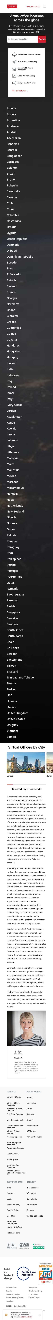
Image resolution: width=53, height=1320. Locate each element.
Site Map (11, 1216)
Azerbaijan (14, 138)
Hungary (12, 357)
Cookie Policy (13, 1210)
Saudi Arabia (15, 594)
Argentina (13, 120)
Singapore (13, 612)
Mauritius (13, 470)
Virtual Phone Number (13, 1132)
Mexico (11, 476)
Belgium (12, 167)
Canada (12, 197)
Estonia (12, 280)
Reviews (30, 1114)
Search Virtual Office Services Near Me (16, 1172)
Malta (10, 464)
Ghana (11, 310)
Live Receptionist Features (15, 1127)
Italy (10, 399)
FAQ (9, 1188)
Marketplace (12, 1159)
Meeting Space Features (14, 1143)
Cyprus (11, 233)
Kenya (11, 422)
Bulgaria (12, 185)
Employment (33, 1126)
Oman (11, 529)
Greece (11, 322)
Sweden (12, 653)
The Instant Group (35, 1291)
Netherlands (15, 505)
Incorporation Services (13, 1166)
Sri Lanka (13, 648)
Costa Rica (14, 221)
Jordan (11, 410)
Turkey (11, 689)
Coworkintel (33, 1294)
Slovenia (12, 624)
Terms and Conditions (12, 1222)
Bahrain (12, 150)
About (29, 1097)
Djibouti (12, 250)
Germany (13, 304)
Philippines (14, 559)
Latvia (11, 434)
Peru (10, 553)
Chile (10, 203)
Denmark (13, 244)
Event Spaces (13, 1154)
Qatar (10, 582)
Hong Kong (14, 351)
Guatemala (14, 327)
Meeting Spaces (14, 1137)
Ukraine (12, 707)
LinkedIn (33, 1199)
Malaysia (12, 458)
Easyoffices (33, 1288)
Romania (12, 588)
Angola (11, 114)
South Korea (15, 636)
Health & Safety (14, 1227)
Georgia (12, 298)
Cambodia (13, 191)
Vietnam (12, 731)
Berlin (49, 776)
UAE (9, 695)
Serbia (11, 606)
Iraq (9, 381)
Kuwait (11, 428)
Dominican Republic (20, 256)
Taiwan (11, 665)
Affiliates (31, 1131)
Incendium (9, 1301)
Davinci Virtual (34, 1298)
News (29, 1109)
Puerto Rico (14, 576)
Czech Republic (17, 239)
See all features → (20, 91)
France (11, 292)
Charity (30, 1120)
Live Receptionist (15, 1120)
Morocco (12, 482)
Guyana (12, 339)
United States (16, 719)
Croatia (11, 227)
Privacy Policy (13, 1205)
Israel (10, 393)
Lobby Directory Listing (26, 76)
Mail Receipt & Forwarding (27, 62)
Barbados (13, 161)
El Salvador (14, 274)
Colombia (13, 215)
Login (9, 1199)
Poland (11, 565)
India (10, 369)
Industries (31, 1103)
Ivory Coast (14, 405)
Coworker (9, 1291)
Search (42, 39)
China (10, 209)
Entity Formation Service (27, 83)
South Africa (15, 630)
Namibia (12, 493)
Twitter (33, 1193)
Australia (13, 126)
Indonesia (13, 375)
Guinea (11, 333)
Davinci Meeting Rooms (14, 1298)
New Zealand (15, 511)
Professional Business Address (29, 55)
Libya (10, 446)
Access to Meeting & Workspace (25, 69)
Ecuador (12, 262)
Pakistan (12, 535)
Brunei (11, 179)
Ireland (11, 387)
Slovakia (12, 618)
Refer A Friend (13, 1233)
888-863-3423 (33, 7)
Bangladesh (14, 156)
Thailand (12, 671)
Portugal (12, 570)
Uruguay (12, 725)
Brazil (10, 173)
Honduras (13, 345)
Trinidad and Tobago (20, 677)
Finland (12, 286)
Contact (10, 1193)
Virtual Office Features (13, 1104)
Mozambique (15, 487)
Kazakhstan (14, 416)
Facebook (34, 1188)
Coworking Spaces (15, 1148)
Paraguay (13, 547)
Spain (10, 642)
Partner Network (34, 1137)
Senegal (12, 600)
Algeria (11, 108)
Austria (11, 132)
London (10, 776)
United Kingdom (17, 713)
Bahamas (13, 144)
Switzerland (14, 659)
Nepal (10, 499)
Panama (12, 541)
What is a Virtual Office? (14, 1110)
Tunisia (11, 683)
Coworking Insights (13, 1294)
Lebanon (12, 440)
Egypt (11, 268)
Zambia (12, 736)
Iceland (11, 363)
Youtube (33, 1205)
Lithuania (13, 452)
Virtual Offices (14, 1097)
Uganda (12, 701)
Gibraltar (12, 316)
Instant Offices (11, 1288)
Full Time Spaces (15, 1114)
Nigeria (11, 517)
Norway (12, 523)
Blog (32, 1210)
